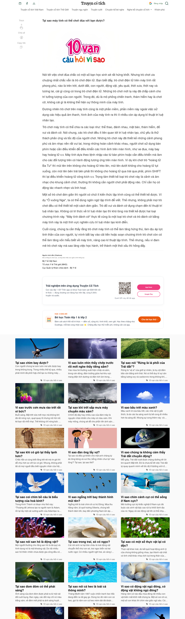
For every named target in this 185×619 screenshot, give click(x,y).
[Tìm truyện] (167, 3)
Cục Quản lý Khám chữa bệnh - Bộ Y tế (59, 267)
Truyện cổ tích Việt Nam (32, 9)
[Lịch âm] (20, 3)
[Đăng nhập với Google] (150, 3)
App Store (148, 287)
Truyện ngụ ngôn (80, 9)
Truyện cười (96, 9)
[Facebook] (27, 3)
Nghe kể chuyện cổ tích (138, 9)
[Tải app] (34, 3)
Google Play (149, 294)
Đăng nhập (158, 3)
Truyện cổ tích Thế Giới (57, 9)
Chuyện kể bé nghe (114, 9)
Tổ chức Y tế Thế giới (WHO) (54, 264)
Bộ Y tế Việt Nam (49, 261)
